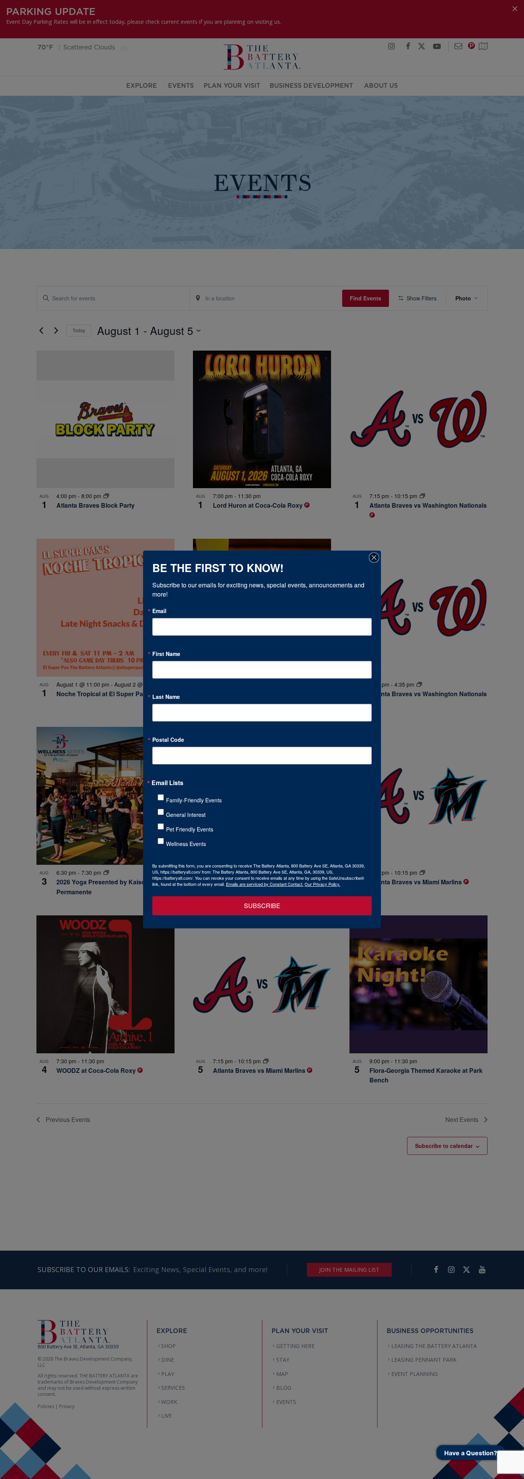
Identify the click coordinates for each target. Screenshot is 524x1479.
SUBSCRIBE (262, 905)
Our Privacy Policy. (322, 884)
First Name (166, 653)
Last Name (166, 696)
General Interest (186, 814)
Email (159, 610)
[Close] (374, 557)
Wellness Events (186, 844)
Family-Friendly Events (194, 800)
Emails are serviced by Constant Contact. (264, 884)
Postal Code (168, 739)
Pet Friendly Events (189, 829)
